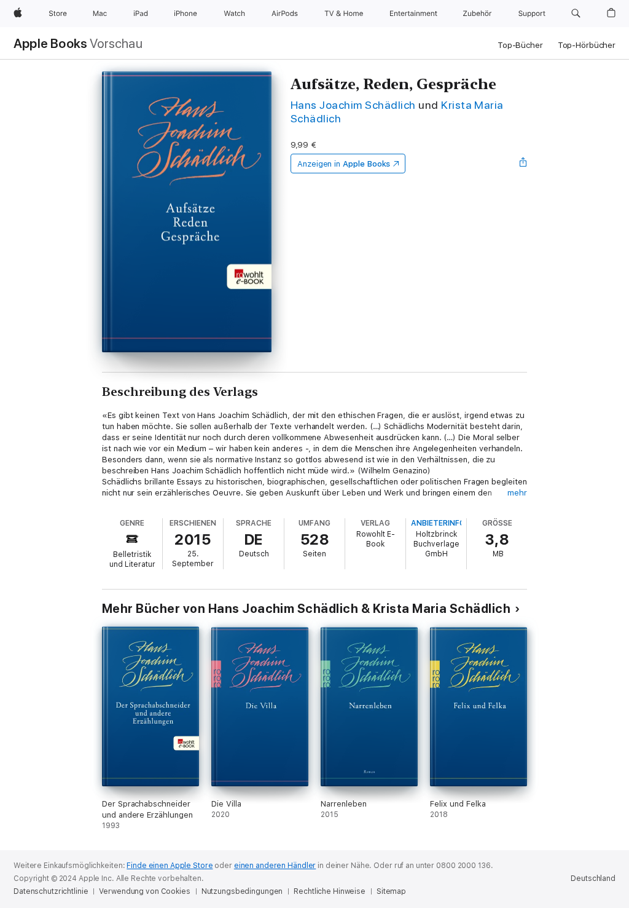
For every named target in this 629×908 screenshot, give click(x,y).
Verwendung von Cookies (144, 891)
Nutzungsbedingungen (242, 891)
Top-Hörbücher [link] (586, 45)
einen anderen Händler (275, 865)
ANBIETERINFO (438, 523)
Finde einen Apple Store (170, 865)
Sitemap (391, 891)
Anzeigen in (344, 163)
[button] (575, 13)
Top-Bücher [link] (520, 45)
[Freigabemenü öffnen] (523, 163)
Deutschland (593, 878)
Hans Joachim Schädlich (353, 104)
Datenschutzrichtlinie (51, 891)
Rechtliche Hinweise (329, 891)
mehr (517, 492)
